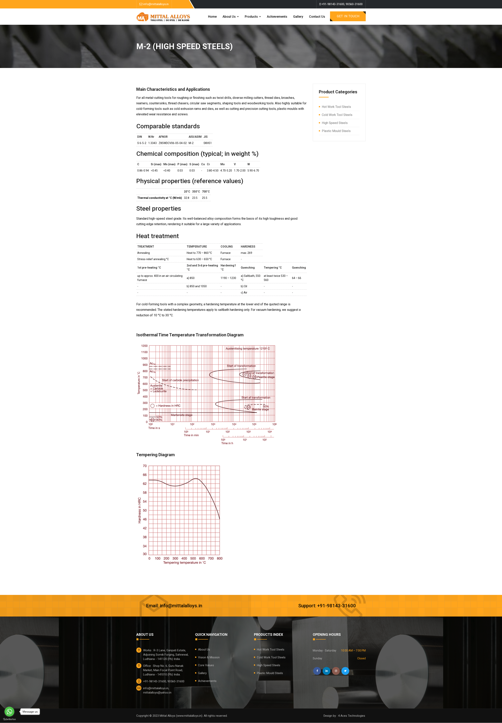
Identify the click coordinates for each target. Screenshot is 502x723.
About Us (229, 16)
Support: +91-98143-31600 (327, 605)
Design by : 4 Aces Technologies (344, 715)
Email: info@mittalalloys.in (174, 605)
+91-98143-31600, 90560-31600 (342, 4)
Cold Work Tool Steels (337, 115)
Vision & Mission (209, 657)
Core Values (206, 665)
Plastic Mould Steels (336, 131)
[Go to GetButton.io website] (9, 719)
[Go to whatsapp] (9, 712)
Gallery (298, 16)
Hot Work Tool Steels (336, 107)
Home (212, 16)
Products (252, 16)
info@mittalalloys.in (156, 4)
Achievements (277, 16)
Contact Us (317, 16)
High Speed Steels (335, 123)
